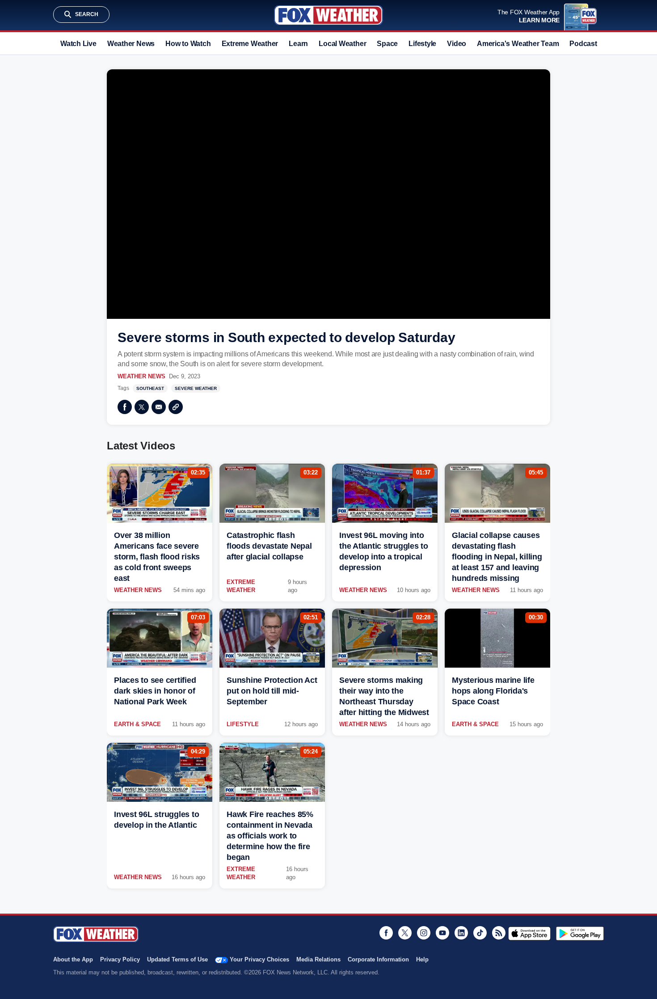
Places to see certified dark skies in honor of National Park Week (155, 691)
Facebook (125, 407)
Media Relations (318, 959)
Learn (298, 43)
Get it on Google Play (580, 933)
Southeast (150, 388)
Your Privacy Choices (259, 959)
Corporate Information (378, 959)
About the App (73, 959)
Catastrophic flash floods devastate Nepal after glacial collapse (269, 546)
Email (159, 407)
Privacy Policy (120, 959)
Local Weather (342, 43)
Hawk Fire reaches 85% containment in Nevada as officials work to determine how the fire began (270, 836)
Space (387, 43)
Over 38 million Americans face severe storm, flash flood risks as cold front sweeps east (157, 557)
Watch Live (78, 43)
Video (456, 43)
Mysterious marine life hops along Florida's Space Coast (493, 691)
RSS (498, 933)
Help (422, 959)
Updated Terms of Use (177, 959)
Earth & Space (137, 724)
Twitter (142, 407)
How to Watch (188, 43)
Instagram (423, 933)
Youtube (442, 933)
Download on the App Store (529, 933)
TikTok (480, 933)
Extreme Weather (250, 43)
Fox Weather (328, 15)
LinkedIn (461, 933)
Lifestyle (422, 43)
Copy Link (175, 407)
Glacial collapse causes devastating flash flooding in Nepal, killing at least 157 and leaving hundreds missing (497, 557)
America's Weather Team (518, 43)
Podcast (583, 43)
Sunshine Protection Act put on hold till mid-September (272, 691)
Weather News (131, 43)
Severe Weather (196, 388)
